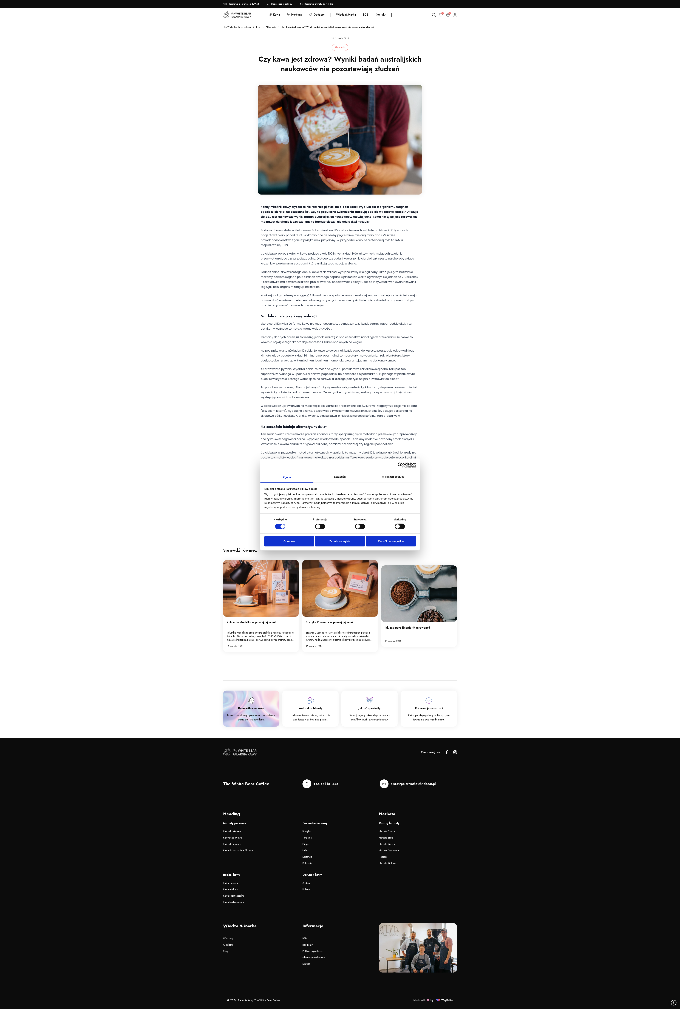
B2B (304, 938)
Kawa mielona (230, 889)
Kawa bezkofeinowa (233, 902)
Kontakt (306, 964)
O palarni (228, 945)
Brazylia (306, 831)
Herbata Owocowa (389, 850)
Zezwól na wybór (340, 541)
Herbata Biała (386, 837)
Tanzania (307, 837)
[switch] (320, 526)
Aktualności (271, 27)
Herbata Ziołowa (387, 863)
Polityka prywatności (312, 951)
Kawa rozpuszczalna (233, 895)
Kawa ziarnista (230, 883)
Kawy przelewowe (232, 837)
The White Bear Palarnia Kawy (237, 27)
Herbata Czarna (387, 831)
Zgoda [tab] (287, 477)
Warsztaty (228, 938)
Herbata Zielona (387, 844)
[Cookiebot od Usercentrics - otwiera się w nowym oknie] (400, 465)
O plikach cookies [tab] (393, 476)
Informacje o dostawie (313, 957)
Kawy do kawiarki (232, 844)
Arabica (306, 883)
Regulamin (307, 945)
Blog (258, 27)
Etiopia (305, 844)
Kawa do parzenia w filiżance (238, 850)
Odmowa (289, 541)
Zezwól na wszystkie (391, 541)
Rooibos (383, 857)
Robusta (306, 889)
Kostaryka (307, 857)
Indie (304, 850)
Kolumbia (307, 863)
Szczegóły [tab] (340, 476)
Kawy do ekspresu (232, 831)
